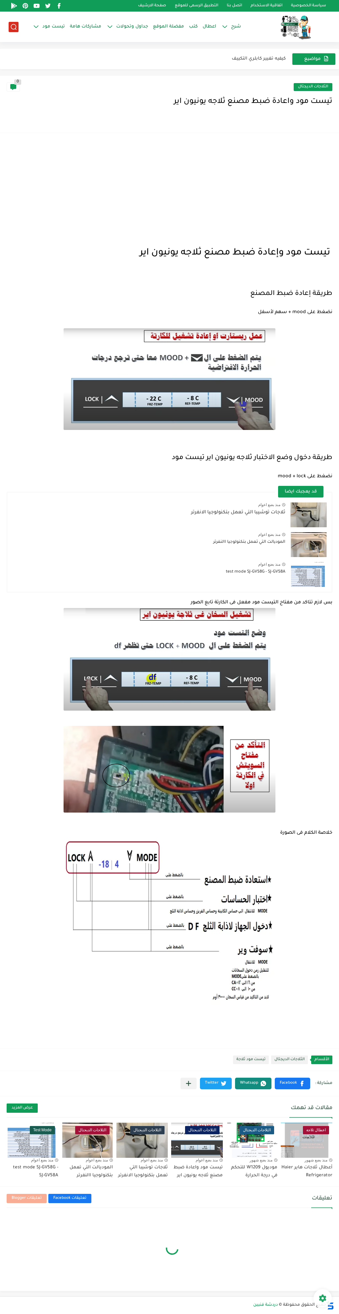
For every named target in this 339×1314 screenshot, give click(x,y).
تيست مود (53, 26)
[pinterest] (25, 5)
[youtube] (37, 5)
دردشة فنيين (265, 1305)
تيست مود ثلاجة (251, 1059)
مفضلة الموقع (168, 26)
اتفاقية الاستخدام (266, 6)
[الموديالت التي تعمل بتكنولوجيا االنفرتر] (308, 544)
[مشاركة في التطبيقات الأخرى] (188, 1083)
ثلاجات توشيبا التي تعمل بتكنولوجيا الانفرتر (238, 512)
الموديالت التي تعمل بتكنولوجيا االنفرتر (249, 542)
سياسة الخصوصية (308, 6)
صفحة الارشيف (152, 6)
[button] (292, 1083)
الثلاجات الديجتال (313, 87)
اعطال (209, 26)
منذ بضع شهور (316, 1160)
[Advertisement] (169, 189)
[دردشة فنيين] (289, 26)
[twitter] (48, 5)
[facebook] (59, 5)
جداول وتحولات (132, 26)
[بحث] (14, 27)
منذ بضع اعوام (269, 504)
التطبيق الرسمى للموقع (196, 6)
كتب (193, 26)
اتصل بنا (234, 6)
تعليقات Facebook (69, 1198)
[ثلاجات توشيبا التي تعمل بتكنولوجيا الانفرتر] (308, 514)
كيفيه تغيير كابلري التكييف (259, 58)
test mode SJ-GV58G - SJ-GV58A (255, 572)
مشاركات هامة (85, 26)
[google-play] (14, 5)
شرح (236, 26)
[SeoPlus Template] (330, 1305)
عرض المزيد (22, 1108)
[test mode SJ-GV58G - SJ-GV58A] (308, 574)
